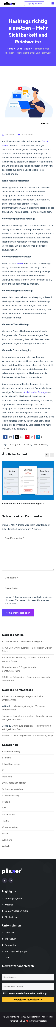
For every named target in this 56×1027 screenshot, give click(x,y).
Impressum (10, 938)
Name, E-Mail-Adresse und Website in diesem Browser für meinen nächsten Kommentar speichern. (28, 600)
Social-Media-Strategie (35, 392)
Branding (6, 757)
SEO (4, 808)
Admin (11, 134)
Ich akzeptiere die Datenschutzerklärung (25, 993)
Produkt (6, 801)
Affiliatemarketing (11, 751)
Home (10, 48)
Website (6, 846)
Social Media (23, 48)
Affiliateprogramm (14, 898)
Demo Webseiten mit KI (17, 911)
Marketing (7, 776)
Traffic (5, 820)
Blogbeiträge (11, 917)
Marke (20, 263)
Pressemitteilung (10, 795)
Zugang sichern (34, 3)
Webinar (9, 904)
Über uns (9, 932)
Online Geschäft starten (14, 783)
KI (3, 770)
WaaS (5, 833)
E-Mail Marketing (11, 764)
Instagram (15, 444)
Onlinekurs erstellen (12, 789)
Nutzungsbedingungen (16, 951)
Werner (6, 735)
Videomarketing (10, 827)
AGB (7, 957)
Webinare (7, 839)
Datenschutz (11, 945)
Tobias (5, 716)
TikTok (5, 448)
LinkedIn (27, 444)
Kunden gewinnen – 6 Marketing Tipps (33, 735)
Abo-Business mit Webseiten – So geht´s (23, 503)
